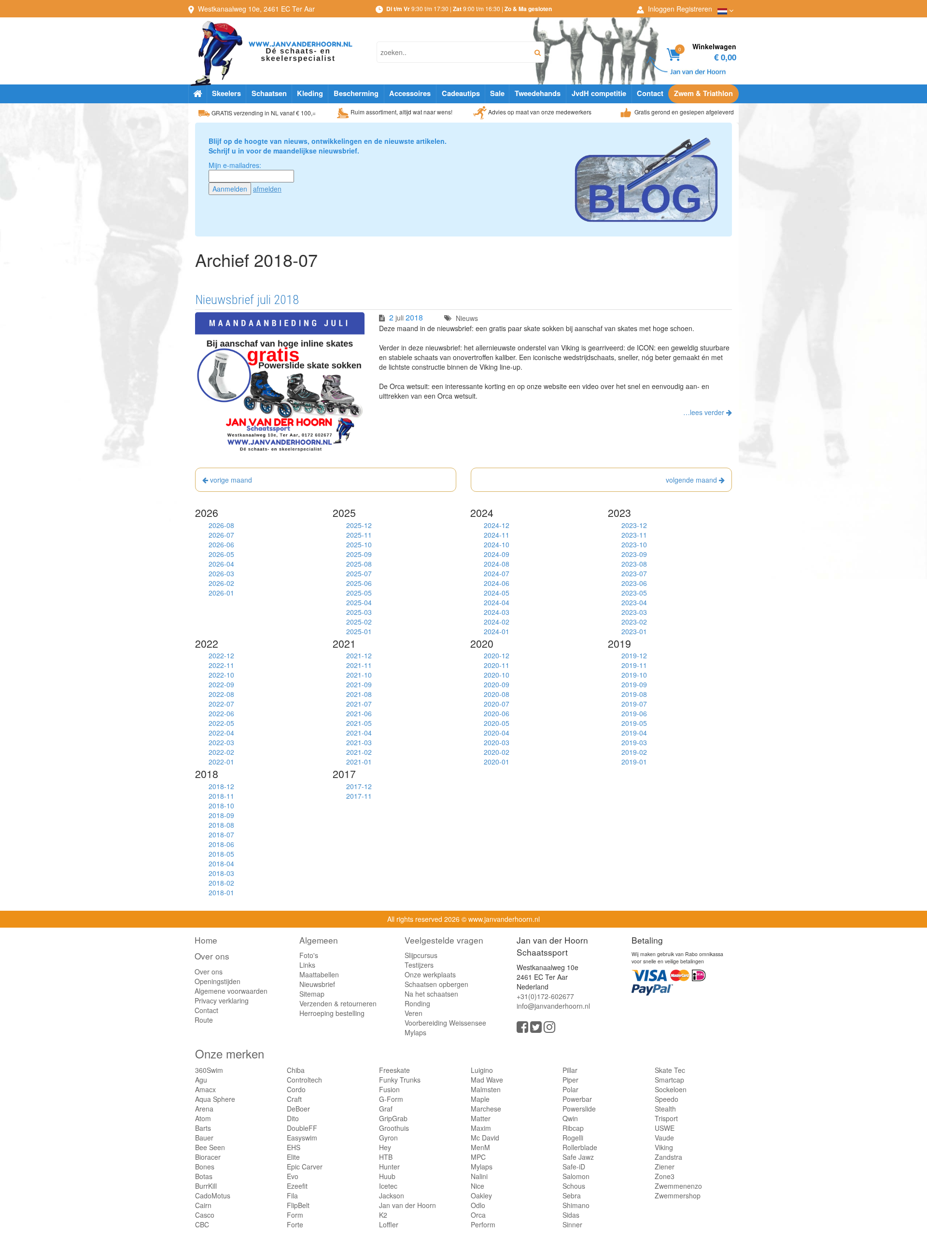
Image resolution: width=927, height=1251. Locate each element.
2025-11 (359, 535)
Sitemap (311, 994)
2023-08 (634, 564)
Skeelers (226, 93)
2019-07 (634, 704)
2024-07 (496, 573)
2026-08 (221, 525)
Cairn (203, 1205)
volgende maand (692, 480)
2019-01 (634, 761)
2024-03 (496, 612)
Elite (293, 1157)
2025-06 (359, 583)
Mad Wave (487, 1079)
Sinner (572, 1224)
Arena (204, 1108)
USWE (664, 1128)
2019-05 (634, 723)
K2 (383, 1215)
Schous (573, 1186)
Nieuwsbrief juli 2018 (247, 299)
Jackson (391, 1195)
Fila (292, 1195)
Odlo (478, 1205)
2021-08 (359, 694)
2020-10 (496, 675)
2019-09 (634, 684)
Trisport (666, 1118)
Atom (203, 1118)
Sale (497, 93)
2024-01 (496, 631)
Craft (294, 1099)
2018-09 (221, 815)
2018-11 (221, 796)
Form (295, 1215)
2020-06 (496, 713)
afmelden (267, 189)
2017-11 (359, 796)
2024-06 (496, 583)
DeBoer (298, 1108)
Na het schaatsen (431, 994)
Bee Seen (210, 1147)
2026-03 (221, 573)
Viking (664, 1147)
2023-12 (634, 525)
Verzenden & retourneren (338, 1003)
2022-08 (221, 694)
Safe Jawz (578, 1157)
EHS (293, 1147)
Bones (204, 1166)
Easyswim (302, 1137)
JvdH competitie (599, 93)
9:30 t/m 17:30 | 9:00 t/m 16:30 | (469, 8)
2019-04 (634, 732)
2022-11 (221, 665)
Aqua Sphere (215, 1099)
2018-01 (221, 892)
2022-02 (221, 752)
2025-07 (359, 573)
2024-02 (496, 621)
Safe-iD (573, 1166)
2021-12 (359, 655)
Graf (386, 1108)
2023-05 (634, 593)
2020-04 (496, 732)
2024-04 (496, 602)
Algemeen (318, 940)
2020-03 (496, 742)
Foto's (308, 955)
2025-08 (359, 564)
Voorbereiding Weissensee (445, 1023)
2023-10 (634, 544)
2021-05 (359, 723)
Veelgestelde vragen (444, 940)
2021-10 (359, 675)
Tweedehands (538, 93)
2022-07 (221, 704)
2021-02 (359, 752)
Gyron (388, 1137)
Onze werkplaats (430, 974)
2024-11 (496, 535)
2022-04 (221, 732)
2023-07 (634, 573)
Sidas (570, 1215)
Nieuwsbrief (317, 984)
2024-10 (496, 544)
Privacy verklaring (222, 1000)
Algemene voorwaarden (231, 991)
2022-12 (221, 655)
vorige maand (230, 480)
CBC (202, 1224)
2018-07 (221, 834)
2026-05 (221, 554)
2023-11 (634, 535)
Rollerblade (579, 1147)
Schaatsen (269, 93)
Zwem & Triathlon (703, 93)
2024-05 (496, 593)
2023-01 (634, 631)
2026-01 (221, 593)
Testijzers (419, 965)
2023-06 (634, 583)
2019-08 (634, 694)
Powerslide (579, 1108)
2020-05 (496, 723)
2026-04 (221, 564)
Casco (204, 1215)
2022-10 (221, 675)
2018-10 (221, 805)
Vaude (664, 1137)
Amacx (205, 1089)
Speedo (666, 1099)
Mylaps (415, 1032)
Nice (477, 1186)
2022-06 (221, 713)
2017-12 (359, 786)
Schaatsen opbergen (436, 984)
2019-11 (634, 665)
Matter (481, 1118)
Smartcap (669, 1079)
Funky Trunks (400, 1079)
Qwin (570, 1118)
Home (206, 940)
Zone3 (664, 1176)
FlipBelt (298, 1205)
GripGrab (393, 1118)
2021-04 (359, 732)
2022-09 (221, 684)
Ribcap (573, 1128)
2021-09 (359, 684)
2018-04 (221, 863)
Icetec (388, 1186)
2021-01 (359, 761)
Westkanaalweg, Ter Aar (256, 9)
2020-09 (496, 684)
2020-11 (496, 665)
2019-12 (634, 655)
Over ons (212, 956)
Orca (478, 1215)
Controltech (304, 1079)
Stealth (665, 1108)
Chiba (296, 1070)
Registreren (694, 9)
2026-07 (221, 535)
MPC (478, 1157)
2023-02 (634, 621)
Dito (293, 1118)
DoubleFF (302, 1128)
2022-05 (221, 723)
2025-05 (359, 593)
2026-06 (221, 544)
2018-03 (221, 873)
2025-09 (359, 554)
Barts (203, 1128)
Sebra (571, 1195)
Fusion (389, 1089)
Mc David (485, 1137)
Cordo (296, 1089)
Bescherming (356, 93)
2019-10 (634, 675)
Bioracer (208, 1157)
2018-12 (221, 786)
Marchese (486, 1108)
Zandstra (668, 1157)
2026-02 (221, 583)
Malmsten (486, 1089)
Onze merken (229, 1053)
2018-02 (221, 883)
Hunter (389, 1166)
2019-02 (634, 752)
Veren (413, 1013)
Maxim (481, 1128)
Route (204, 1020)
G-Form (391, 1099)
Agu (201, 1079)
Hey (385, 1147)
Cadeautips (461, 93)
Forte (295, 1224)
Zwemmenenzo (678, 1186)
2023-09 (634, 554)
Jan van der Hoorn (407, 1205)
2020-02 (496, 752)
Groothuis (394, 1128)
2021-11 (359, 665)
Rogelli (572, 1137)
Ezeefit (297, 1186)
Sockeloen (671, 1089)
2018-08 (221, 825)
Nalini (479, 1176)
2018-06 (221, 844)
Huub (387, 1176)
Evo (292, 1176)
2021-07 (359, 704)
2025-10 (359, 544)
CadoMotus (212, 1195)
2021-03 (359, 742)
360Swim (209, 1070)
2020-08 (496, 694)
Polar (570, 1089)
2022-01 (221, 761)
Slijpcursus (421, 955)
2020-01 (496, 761)
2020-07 (496, 704)
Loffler (388, 1224)
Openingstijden (217, 981)
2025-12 (359, 525)
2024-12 (496, 525)
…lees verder (704, 412)
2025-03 (359, 612)
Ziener (664, 1166)
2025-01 (359, 631)
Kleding (310, 93)
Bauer (204, 1137)
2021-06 (359, 713)
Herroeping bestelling (332, 1013)
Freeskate (394, 1070)
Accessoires (410, 93)
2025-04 (359, 602)
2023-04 (634, 602)
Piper (570, 1079)
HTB (386, 1157)
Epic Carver (305, 1166)
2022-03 (221, 742)
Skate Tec (670, 1070)
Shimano (576, 1205)
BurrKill (206, 1186)
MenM (480, 1147)
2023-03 (634, 612)
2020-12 (496, 655)
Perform (483, 1224)
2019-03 (634, 742)
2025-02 (359, 621)
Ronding (417, 1003)
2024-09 (496, 554)
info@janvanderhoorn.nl (553, 1006)
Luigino (482, 1070)
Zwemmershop (678, 1195)
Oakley (481, 1195)
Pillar (569, 1070)
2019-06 (634, 713)
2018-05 (221, 854)
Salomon (576, 1176)
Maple (480, 1099)
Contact (650, 93)
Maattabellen (319, 974)
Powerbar (577, 1099)
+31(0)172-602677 (545, 996)
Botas (203, 1176)
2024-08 (496, 564)
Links (307, 965)
